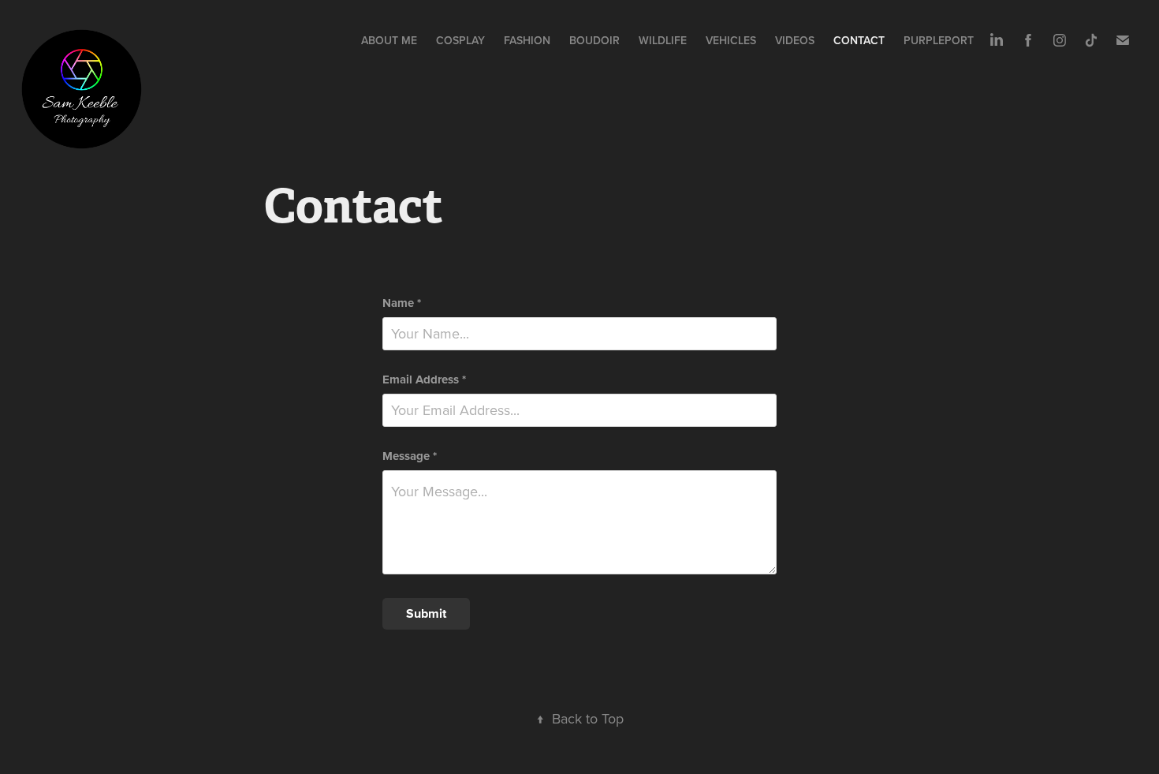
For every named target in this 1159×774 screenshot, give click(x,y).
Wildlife (663, 40)
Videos (794, 40)
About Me (389, 40)
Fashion (527, 40)
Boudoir (594, 40)
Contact (859, 40)
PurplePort (939, 40)
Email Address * (424, 380)
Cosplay (460, 40)
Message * (409, 456)
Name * (401, 303)
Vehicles (731, 40)
